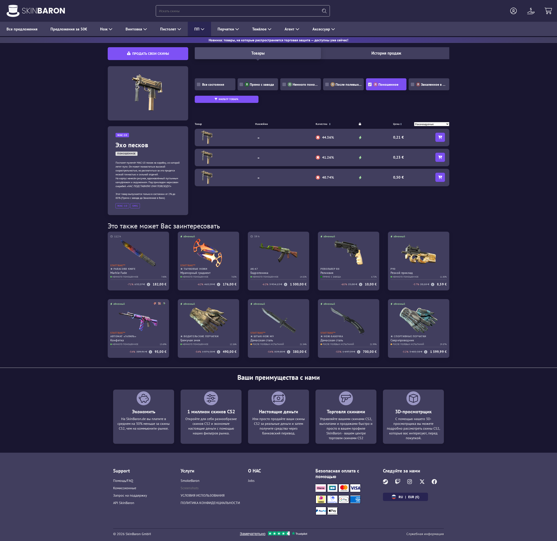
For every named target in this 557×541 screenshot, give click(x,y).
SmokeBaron (190, 480)
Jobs (251, 480)
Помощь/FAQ (123, 480)
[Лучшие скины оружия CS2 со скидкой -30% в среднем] (13, 10)
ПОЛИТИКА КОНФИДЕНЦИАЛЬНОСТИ (210, 503)
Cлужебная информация (425, 534)
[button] (513, 11)
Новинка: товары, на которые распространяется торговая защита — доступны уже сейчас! (278, 40)
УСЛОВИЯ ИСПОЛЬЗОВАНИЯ (203, 495)
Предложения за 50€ (68, 29)
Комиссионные (124, 488)
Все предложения (22, 29)
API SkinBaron (123, 503)
